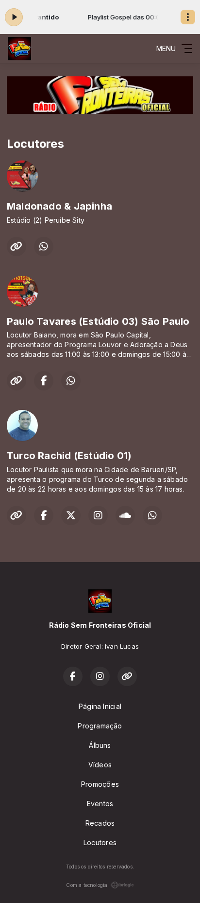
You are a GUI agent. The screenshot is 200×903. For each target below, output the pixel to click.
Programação (100, 726)
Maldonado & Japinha (59, 206)
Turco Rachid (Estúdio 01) (69, 455)
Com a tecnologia (86, 885)
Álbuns (100, 745)
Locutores (100, 842)
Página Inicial (100, 706)
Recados (100, 823)
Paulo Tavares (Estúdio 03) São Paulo (98, 321)
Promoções (100, 784)
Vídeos (100, 765)
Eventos (100, 803)
